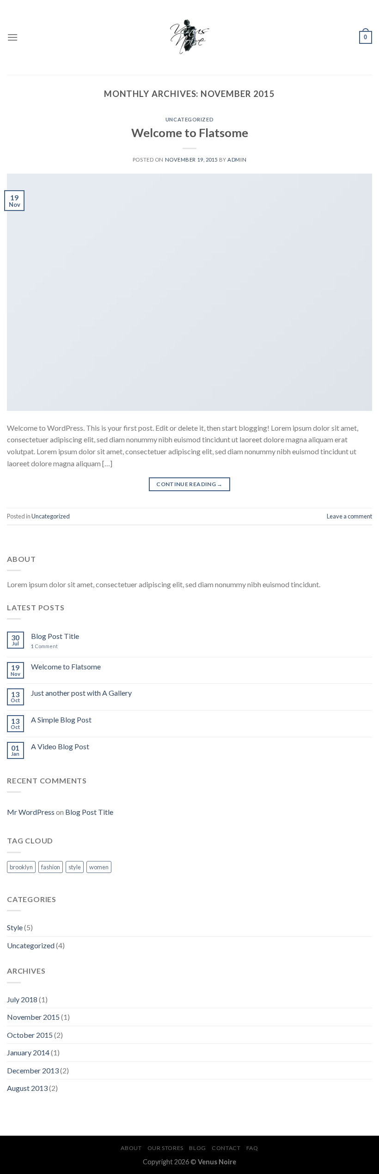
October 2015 (30, 1034)
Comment (44, 646)
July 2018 (22, 999)
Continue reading (189, 484)
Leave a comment (349, 516)
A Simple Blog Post (61, 719)
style (74, 867)
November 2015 (33, 1016)
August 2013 (27, 1088)
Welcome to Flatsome (189, 132)
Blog (197, 1147)
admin (236, 160)
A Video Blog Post (60, 746)
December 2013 (33, 1070)
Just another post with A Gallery (81, 692)
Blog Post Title (55, 636)
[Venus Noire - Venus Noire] (189, 37)
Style (15, 927)
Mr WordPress (31, 811)
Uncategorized (189, 119)
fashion (50, 867)
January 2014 (28, 1052)
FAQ (252, 1147)
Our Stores (165, 1147)
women (99, 867)
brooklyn (21, 867)
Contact (226, 1147)
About (131, 1147)
